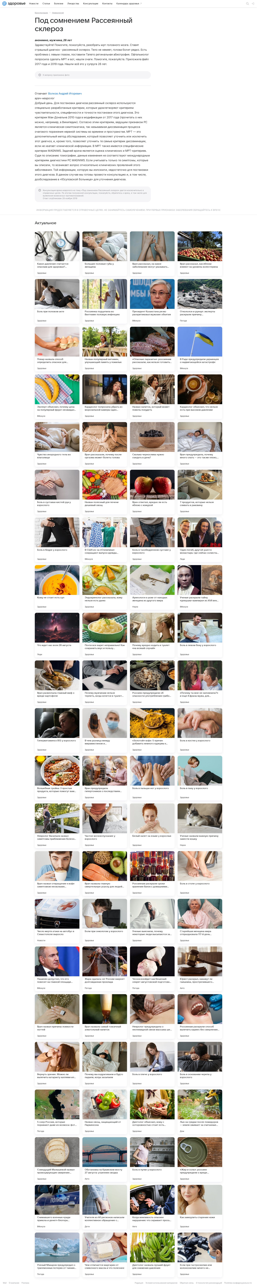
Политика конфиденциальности (238, 1283)
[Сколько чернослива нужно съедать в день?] (152, 444)
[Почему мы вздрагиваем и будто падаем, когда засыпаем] (104, 1064)
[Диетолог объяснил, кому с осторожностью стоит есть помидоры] (152, 1112)
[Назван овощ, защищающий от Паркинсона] (104, 1112)
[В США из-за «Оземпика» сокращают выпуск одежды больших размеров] (104, 539)
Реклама (25, 1283)
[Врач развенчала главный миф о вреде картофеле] (57, 682)
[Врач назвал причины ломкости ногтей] (57, 1016)
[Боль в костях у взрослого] (200, 730)
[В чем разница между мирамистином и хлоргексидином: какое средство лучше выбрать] (104, 730)
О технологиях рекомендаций (209, 1283)
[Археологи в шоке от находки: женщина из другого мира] (152, 587)
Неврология (58, 12)
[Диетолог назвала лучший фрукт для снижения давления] (152, 1255)
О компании (14, 1283)
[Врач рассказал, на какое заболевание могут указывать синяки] (152, 253)
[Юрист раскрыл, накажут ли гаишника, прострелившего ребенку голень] (200, 969)
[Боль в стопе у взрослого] (200, 873)
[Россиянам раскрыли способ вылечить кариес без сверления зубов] (200, 1016)
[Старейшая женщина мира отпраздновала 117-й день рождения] (200, 921)
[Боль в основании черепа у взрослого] (200, 1064)
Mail (5, 1283)
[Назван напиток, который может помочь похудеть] (152, 396)
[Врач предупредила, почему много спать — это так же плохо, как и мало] (200, 444)
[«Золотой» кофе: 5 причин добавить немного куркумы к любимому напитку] (152, 730)
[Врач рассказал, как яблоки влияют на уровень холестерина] (200, 253)
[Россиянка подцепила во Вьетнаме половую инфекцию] (104, 301)
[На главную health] (16, 3)
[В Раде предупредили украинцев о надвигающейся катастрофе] (200, 349)
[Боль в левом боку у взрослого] (200, 635)
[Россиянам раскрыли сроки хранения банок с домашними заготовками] (152, 873)
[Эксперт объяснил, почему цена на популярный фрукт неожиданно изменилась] (57, 396)
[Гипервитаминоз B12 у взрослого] (57, 730)
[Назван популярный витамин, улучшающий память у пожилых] (104, 349)
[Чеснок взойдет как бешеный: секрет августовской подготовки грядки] (152, 969)
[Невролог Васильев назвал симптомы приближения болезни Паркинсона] (57, 825)
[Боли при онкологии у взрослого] (104, 921)
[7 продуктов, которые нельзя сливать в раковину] (200, 492)
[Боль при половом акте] (57, 301)
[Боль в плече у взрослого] (152, 1064)
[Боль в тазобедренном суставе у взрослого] (152, 539)
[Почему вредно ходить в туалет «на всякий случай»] (152, 635)
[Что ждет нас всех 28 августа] (57, 635)
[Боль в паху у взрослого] (200, 778)
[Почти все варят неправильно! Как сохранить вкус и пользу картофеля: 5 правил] (104, 635)
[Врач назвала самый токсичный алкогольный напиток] (104, 1016)
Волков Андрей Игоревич (65, 93)
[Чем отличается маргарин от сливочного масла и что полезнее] (104, 1255)
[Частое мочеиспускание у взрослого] (104, 825)
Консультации (41, 12)
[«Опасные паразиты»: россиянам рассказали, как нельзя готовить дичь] (152, 349)
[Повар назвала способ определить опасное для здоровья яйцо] (57, 349)
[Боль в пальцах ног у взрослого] (152, 778)
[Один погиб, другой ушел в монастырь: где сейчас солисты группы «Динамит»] (200, 539)
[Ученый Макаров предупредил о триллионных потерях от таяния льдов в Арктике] (57, 1255)
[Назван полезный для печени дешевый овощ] (104, 492)
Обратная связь (187, 1283)
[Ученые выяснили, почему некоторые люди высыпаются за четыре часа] (152, 921)
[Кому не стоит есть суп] (57, 587)
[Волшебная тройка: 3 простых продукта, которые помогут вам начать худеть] (57, 778)
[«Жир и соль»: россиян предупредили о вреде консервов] (200, 1159)
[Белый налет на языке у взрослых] (152, 825)
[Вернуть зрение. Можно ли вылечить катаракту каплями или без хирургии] (57, 1064)
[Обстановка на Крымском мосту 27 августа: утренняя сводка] (104, 1159)
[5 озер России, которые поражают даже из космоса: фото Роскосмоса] (57, 1112)
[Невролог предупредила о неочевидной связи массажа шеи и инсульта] (152, 1016)
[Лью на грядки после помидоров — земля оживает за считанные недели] (200, 1112)
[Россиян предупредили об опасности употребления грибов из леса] (152, 682)
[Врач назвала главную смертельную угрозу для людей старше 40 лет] (104, 873)
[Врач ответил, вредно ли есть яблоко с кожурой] (152, 492)
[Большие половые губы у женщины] (104, 253)
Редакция (139, 1283)
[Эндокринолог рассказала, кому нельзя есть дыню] (104, 587)
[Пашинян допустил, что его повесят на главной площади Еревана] (57, 969)
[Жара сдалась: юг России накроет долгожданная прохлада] (104, 969)
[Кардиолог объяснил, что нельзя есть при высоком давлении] (200, 396)
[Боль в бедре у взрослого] (57, 539)
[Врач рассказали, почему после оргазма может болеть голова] (104, 444)
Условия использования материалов (161, 1283)
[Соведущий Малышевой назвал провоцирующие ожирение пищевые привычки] (57, 1159)
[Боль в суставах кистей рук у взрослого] (57, 492)
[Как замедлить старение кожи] (200, 1207)
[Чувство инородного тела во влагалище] (57, 444)
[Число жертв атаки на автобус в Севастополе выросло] (57, 921)
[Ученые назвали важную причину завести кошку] (200, 825)
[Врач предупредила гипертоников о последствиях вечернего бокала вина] (104, 778)
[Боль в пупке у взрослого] (152, 1159)
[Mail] (4, 3)
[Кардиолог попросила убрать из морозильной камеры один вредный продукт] (104, 396)
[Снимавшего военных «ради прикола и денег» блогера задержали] (57, 1207)
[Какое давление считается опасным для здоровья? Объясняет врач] (57, 253)
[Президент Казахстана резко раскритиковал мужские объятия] (152, 301)
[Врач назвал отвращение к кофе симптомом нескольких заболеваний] (57, 873)
